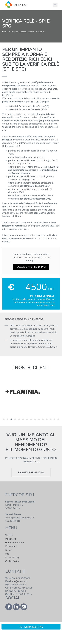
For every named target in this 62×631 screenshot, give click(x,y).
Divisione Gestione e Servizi (22, 32)
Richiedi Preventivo (31, 472)
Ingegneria (10, 538)
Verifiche (41, 32)
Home (4, 32)
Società (9, 535)
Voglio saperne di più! (31, 267)
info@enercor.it (19, 581)
